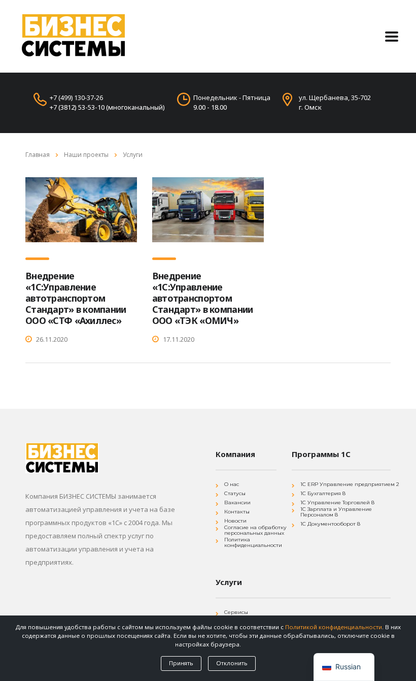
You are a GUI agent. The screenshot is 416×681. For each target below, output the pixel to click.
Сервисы (236, 612)
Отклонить (232, 663)
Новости (235, 521)
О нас (231, 484)
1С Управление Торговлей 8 (337, 502)
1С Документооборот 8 (330, 524)
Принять (181, 663)
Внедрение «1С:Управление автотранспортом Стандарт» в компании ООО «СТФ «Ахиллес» (75, 298)
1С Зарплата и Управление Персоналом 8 (336, 511)
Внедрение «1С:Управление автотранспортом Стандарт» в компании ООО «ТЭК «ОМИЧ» (202, 298)
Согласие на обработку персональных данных (255, 530)
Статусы (235, 493)
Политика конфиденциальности (253, 542)
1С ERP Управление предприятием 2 (349, 484)
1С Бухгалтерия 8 (322, 493)
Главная (37, 154)
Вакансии (237, 502)
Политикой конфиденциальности (333, 627)
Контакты (237, 511)
